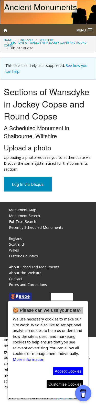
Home (8, 40)
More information (28, 359)
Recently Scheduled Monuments (36, 227)
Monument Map (22, 209)
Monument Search (24, 215)
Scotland (16, 244)
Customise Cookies (64, 384)
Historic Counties (23, 256)
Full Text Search (22, 221)
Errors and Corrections (28, 284)
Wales (14, 250)
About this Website (25, 272)
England (26, 40)
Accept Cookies (68, 371)
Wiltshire (47, 40)
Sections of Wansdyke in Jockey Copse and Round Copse (45, 44)
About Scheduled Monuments (34, 267)
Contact (16, 278)
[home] (36, 30)
